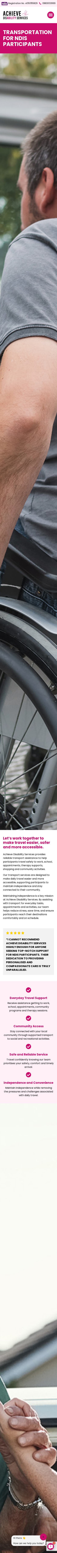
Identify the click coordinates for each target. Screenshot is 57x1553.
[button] (50, 1546)
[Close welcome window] (43, 1537)
